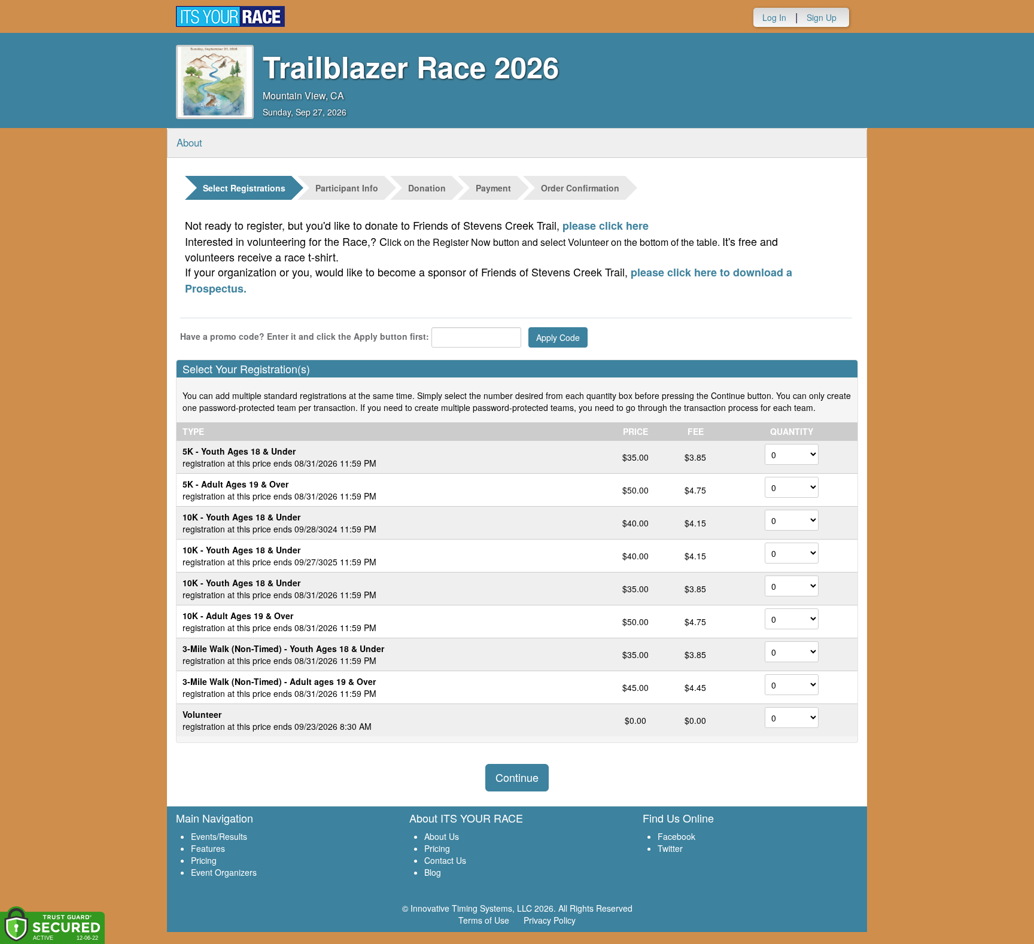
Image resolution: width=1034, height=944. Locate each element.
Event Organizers (224, 872)
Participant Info (346, 188)
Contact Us (445, 860)
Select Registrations (244, 188)
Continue (517, 777)
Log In (774, 17)
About (189, 142)
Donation (427, 188)
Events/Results (219, 836)
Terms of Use (483, 920)
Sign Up (822, 17)
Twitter (670, 848)
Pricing (204, 860)
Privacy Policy (550, 920)
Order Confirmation (580, 188)
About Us (441, 836)
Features (208, 848)
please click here (605, 225)
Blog (432, 872)
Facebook (676, 836)
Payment (493, 188)
